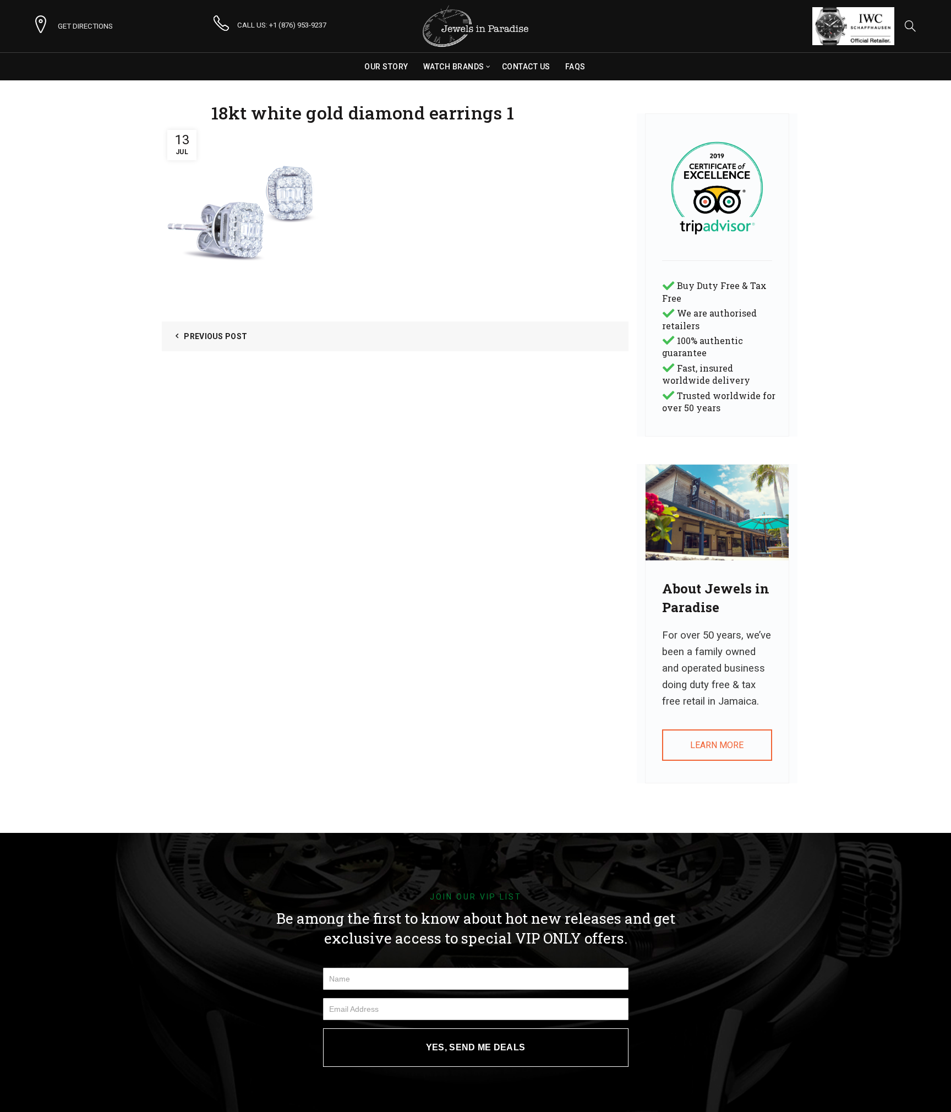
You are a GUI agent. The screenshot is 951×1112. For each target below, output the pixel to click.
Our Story (386, 66)
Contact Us (526, 66)
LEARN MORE (717, 745)
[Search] (910, 26)
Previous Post (215, 336)
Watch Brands (453, 66)
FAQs (575, 66)
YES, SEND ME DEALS (475, 1047)
